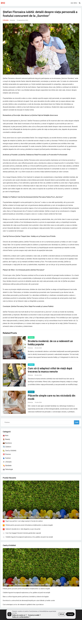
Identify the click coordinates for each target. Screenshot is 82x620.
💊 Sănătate (7, 465)
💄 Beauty (6, 439)
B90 (3, 3)
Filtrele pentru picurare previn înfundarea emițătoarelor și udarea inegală (29, 525)
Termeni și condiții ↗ (34, 615)
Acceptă (70, 614)
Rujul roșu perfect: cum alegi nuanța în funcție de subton (24, 521)
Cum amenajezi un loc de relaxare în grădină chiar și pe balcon (23, 604)
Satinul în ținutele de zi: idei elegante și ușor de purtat (23, 529)
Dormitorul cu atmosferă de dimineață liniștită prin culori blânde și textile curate (29, 600)
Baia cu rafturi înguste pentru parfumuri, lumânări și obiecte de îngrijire (26, 596)
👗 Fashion (7, 458)
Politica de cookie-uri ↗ (19, 615)
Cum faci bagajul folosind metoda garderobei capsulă (23, 533)
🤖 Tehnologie (8, 469)
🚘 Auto (5, 435)
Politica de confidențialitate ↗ (21, 617)
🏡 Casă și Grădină (9, 451)
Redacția (12, 20)
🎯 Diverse (7, 454)
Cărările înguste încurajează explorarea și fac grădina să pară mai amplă (29, 537)
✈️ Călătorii (7, 447)
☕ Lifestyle (7, 462)
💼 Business (7, 443)
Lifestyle (5, 20)
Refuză (62, 614)
